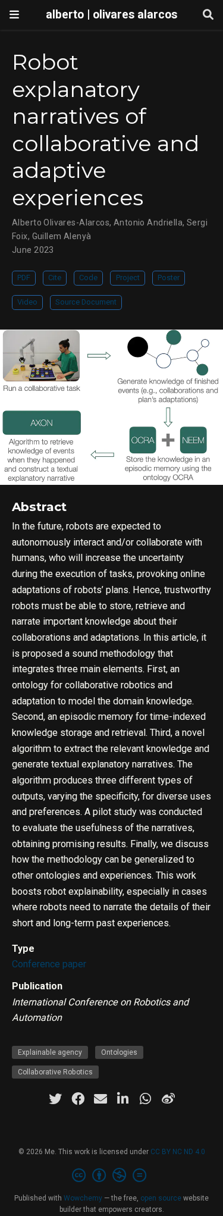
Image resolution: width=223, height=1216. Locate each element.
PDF (23, 277)
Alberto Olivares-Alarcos (60, 222)
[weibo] (168, 1099)
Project (128, 277)
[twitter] (55, 1099)
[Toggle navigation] (14, 15)
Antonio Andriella (148, 222)
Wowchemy (83, 1198)
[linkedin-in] (123, 1099)
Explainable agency (50, 1052)
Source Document (86, 301)
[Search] (208, 15)
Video (27, 301)
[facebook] (78, 1099)
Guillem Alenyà (62, 236)
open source (160, 1198)
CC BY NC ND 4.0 (177, 1152)
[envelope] (100, 1099)
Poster (169, 277)
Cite (54, 277)
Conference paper (49, 964)
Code (88, 277)
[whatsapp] (146, 1099)
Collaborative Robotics (55, 1072)
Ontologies (119, 1052)
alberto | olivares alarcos (111, 14)
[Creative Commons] (111, 1175)
